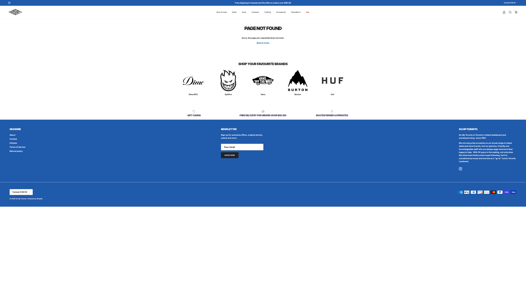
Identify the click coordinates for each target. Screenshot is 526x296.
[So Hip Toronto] (15, 12)
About (12, 135)
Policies (13, 143)
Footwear (255, 12)
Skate (234, 12)
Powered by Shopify (35, 199)
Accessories (281, 12)
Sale (307, 12)
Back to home (263, 43)
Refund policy (16, 151)
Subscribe (230, 155)
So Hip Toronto (21, 199)
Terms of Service (17, 147)
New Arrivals (222, 12)
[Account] (503, 12)
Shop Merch (296, 12)
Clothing (267, 12)
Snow (244, 12)
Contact (13, 139)
